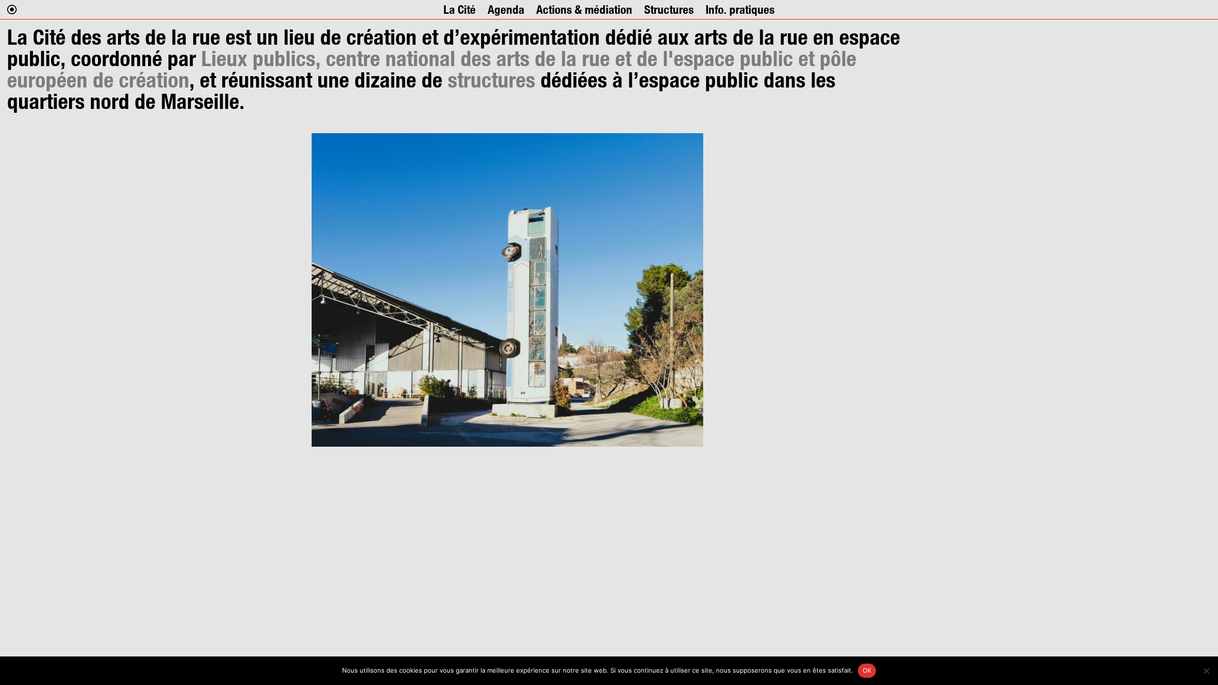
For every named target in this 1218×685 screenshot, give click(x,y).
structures (491, 79)
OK (867, 670)
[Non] (1206, 670)
